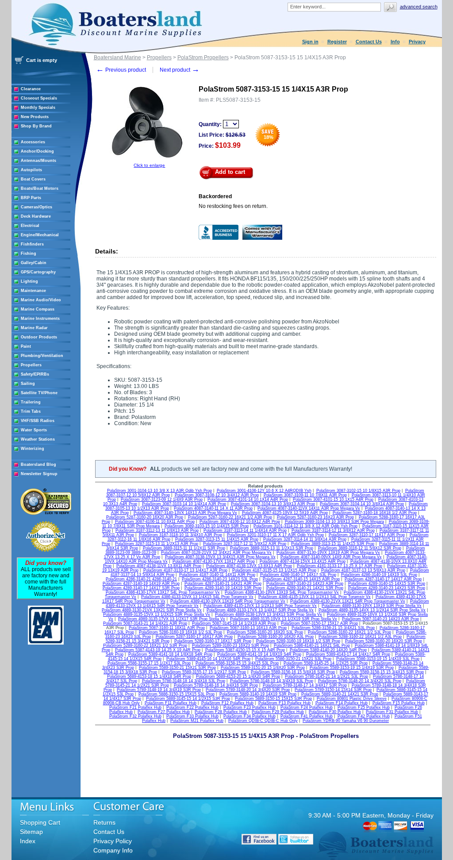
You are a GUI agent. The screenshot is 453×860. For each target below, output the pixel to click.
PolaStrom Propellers (203, 57)
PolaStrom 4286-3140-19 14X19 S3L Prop (379, 574)
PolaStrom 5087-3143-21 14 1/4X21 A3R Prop (145, 623)
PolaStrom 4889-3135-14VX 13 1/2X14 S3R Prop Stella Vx (372, 610)
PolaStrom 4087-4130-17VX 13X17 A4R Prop (214, 561)
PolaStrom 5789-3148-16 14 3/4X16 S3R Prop (216, 685)
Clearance (31, 89)
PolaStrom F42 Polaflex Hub (364, 716)
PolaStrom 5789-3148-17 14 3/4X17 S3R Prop (305, 685)
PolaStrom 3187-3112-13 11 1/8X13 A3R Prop (157, 530)
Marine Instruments (40, 318)
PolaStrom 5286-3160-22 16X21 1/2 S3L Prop (349, 632)
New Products (35, 117)
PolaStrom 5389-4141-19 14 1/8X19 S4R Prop (259, 654)
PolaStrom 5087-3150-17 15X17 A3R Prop (319, 623)
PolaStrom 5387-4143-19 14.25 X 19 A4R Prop (157, 650)
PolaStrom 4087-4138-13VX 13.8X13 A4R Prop (249, 566)
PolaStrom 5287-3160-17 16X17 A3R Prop (194, 636)
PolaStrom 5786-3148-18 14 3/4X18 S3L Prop (183, 681)
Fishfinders (32, 244)
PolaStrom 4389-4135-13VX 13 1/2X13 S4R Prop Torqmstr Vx (260, 605)
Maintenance (33, 290)
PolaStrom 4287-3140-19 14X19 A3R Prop (141, 583)
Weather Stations (38, 439)
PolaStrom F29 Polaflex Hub (278, 712)
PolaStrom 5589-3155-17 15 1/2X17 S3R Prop (204, 672)
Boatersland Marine (117, 57)
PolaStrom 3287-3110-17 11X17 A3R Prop (367, 535)
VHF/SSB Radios (37, 420)
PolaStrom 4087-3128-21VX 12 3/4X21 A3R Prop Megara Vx (216, 552)
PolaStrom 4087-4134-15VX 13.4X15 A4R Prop (303, 561)
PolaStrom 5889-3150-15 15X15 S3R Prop (273, 698)
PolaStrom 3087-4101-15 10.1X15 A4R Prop (333, 499)
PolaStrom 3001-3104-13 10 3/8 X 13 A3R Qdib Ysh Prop (159, 490)
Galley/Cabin (33, 263)
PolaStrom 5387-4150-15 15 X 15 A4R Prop (245, 650)
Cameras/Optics (36, 207)
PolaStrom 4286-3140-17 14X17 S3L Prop (298, 574)
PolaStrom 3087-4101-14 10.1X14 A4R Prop (247, 499)
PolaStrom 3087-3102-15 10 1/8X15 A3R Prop (358, 490)
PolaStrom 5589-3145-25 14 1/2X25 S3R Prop (326, 663)
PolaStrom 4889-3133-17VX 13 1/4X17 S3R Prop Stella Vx (260, 610)
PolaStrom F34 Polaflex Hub (249, 716)
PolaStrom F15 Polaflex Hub (398, 703)
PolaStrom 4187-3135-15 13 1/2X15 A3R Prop (274, 570)
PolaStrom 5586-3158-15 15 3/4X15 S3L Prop (237, 663)
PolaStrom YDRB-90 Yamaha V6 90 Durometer (346, 720)
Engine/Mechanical (40, 235)
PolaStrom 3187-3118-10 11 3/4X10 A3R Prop (180, 535)
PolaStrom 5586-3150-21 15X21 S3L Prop (293, 659)
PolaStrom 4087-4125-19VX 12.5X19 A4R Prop (285, 513)
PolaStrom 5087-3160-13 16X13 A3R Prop (248, 628)
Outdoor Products (39, 337)
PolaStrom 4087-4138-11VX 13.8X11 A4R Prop (158, 566)
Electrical (30, 225)
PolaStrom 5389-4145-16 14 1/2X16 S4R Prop (208, 659)
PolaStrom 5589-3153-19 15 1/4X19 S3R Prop (352, 667)
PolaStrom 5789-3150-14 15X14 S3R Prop (333, 689)
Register (337, 41)
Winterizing (32, 448)
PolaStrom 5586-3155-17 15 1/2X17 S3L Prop (149, 663)
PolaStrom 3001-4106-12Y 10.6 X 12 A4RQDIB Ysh (264, 490)
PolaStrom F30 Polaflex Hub (335, 712)
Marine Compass (37, 309)
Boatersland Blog (38, 464)
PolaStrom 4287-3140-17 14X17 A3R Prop (383, 579)
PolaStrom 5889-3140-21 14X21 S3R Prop (339, 694)
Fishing (28, 253)
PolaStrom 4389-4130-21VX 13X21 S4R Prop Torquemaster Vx (347, 601)
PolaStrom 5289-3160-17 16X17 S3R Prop (212, 641)
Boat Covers (33, 179)
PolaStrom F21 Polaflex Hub (135, 707)
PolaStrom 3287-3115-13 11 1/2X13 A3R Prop (156, 543)
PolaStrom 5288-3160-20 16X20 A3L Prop (276, 636)
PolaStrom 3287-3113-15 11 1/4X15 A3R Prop (216, 539)
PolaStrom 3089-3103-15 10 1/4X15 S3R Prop (207, 526)
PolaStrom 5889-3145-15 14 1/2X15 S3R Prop (188, 698)
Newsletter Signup (39, 474)
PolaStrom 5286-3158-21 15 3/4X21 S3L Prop (333, 628)
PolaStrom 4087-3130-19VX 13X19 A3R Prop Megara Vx (328, 552)
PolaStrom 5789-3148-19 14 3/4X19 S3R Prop (159, 689)
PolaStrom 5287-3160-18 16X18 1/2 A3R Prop (375, 513)
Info (395, 41)
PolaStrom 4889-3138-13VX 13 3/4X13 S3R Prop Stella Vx (268, 614)
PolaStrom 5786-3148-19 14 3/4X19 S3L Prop (271, 681)
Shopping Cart (40, 822)
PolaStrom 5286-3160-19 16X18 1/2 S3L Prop (180, 632)
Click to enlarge (149, 165)
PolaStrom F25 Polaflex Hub (364, 707)
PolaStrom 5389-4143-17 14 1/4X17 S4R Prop (348, 654)
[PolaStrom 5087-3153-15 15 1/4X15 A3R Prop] (149, 161)
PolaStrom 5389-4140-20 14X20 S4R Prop (328, 650)
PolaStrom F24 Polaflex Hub (306, 707)
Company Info (113, 850)
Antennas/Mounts (38, 160)
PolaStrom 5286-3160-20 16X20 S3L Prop (265, 632)
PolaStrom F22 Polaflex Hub (192, 707)
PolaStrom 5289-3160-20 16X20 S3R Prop (383, 641)
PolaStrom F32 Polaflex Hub (135, 716)
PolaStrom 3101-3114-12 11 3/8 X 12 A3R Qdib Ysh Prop (305, 526)
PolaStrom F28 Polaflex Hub (221, 712)
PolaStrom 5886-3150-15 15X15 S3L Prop (176, 694)
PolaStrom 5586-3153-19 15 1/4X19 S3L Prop (377, 659)
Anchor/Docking (37, 151)
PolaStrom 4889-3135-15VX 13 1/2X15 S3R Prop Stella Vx (156, 614)
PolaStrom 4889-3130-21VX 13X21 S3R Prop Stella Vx (152, 610)
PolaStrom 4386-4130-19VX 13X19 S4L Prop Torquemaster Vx (282, 592)
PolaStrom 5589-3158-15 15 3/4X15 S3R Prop (382, 672)
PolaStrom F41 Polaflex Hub (306, 716)
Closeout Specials (39, 98)
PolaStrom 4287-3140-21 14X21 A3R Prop (222, 583)
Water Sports (34, 430)
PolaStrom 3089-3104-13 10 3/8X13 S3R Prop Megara (334, 521)
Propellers (31, 365)
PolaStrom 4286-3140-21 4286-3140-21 (141, 579)
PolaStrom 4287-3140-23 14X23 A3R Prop (304, 583)
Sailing (28, 383)
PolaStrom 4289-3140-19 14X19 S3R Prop (222, 588)
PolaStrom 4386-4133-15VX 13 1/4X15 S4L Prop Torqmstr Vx (197, 597)
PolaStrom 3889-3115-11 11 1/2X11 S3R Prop (184, 548)
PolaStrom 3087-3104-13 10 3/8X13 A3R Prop (273, 504)
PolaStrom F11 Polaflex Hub (170, 703)
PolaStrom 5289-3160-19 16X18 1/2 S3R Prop (298, 641)
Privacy (417, 41)
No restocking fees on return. (233, 206)
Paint (26, 346)
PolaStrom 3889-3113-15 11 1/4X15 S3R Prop (332, 543)
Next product (180, 70)
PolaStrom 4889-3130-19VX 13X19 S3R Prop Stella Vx (372, 605)
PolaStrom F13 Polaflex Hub (284, 703)
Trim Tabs (31, 411)
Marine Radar (34, 328)
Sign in (310, 41)
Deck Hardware (36, 216)
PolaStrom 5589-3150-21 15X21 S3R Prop (177, 667)
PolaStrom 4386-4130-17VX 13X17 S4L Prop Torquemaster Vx (163, 592)
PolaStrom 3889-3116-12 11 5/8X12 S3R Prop (359, 548)
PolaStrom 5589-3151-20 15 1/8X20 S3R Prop (263, 667)
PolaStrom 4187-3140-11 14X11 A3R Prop (217, 574)
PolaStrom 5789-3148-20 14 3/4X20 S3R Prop (248, 689)
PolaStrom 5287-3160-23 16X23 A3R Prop (315, 517)
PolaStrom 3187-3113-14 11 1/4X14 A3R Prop (245, 530)
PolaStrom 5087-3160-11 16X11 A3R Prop (167, 628)
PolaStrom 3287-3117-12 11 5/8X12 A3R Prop (244, 543)
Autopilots (31, 170)
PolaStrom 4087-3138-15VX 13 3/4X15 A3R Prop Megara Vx (220, 557)
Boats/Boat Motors (39, 188)
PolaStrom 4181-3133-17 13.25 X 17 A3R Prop (339, 566)
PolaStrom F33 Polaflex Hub (192, 716)
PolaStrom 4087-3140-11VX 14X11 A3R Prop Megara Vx (308, 508)
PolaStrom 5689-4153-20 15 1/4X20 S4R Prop (238, 676)
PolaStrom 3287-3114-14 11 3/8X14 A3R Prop (304, 539)
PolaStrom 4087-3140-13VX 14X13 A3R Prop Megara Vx (185, 513)
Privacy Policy (112, 841)
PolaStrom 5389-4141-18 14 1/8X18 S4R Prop (170, 654)
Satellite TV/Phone (39, 393)
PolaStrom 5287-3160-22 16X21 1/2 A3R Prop (230, 517)
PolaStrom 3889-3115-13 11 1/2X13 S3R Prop (271, 548)
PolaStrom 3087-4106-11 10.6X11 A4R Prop (155, 521)
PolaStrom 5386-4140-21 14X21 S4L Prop (312, 645)
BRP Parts (31, 198)
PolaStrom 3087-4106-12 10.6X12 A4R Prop (240, 521)
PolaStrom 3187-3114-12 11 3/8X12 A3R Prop (333, 530)
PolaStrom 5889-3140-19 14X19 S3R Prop (257, 694)
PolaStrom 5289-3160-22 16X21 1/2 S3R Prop (145, 645)
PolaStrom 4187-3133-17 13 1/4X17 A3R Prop (185, 570)
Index (27, 841)
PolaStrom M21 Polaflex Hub (196, 720)
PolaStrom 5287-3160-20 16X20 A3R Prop (144, 517)
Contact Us (369, 41)
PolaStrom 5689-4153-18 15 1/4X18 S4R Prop (149, 676)
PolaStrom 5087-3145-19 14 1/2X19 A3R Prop (234, 623)
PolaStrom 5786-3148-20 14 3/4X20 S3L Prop (359, 681)
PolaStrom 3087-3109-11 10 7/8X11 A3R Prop (305, 495)
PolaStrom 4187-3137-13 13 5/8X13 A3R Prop (363, 570)
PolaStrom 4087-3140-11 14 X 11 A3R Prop (213, 508)
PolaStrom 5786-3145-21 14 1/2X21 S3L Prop (326, 676)
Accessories (33, 142)
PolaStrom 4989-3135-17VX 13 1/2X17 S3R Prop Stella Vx (171, 619)
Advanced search (419, 6)
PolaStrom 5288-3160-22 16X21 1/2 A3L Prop (360, 636)
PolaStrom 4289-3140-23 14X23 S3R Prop (386, 588)
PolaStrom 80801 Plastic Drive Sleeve (352, 698)
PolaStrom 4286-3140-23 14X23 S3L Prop (220, 579)
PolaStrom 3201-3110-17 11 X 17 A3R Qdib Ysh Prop (275, 535)
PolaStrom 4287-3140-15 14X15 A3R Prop (301, 579)
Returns (104, 822)
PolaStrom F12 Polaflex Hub (227, 703)
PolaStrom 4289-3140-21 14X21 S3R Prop (304, 588)
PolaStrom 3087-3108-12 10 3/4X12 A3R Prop (217, 495)
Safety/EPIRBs (35, 374)
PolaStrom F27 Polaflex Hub (164, 712)
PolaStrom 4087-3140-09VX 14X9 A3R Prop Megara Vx (331, 557)
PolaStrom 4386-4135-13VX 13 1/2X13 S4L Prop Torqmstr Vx (314, 597)
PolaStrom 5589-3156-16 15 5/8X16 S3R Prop (293, 672)
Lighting (29, 281)
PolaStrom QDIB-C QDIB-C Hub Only (263, 720)
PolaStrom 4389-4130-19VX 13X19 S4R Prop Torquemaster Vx (227, 601)
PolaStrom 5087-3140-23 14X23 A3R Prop (380, 619)
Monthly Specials (38, 107)
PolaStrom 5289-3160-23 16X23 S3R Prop (230, 645)
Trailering (31, 402)
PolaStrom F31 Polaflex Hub (392, 712)
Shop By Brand (36, 126)
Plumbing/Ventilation (42, 355)
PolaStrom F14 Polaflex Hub (341, 703)
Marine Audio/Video (41, 300)
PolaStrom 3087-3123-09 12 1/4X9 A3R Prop (162, 499)
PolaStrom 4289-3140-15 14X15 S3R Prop (386, 583)
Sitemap (31, 831)
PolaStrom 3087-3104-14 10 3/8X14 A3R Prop (362, 504)
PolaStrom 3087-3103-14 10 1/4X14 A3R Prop (184, 504)
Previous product (121, 70)
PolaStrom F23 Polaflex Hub (249, 707)
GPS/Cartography (38, 272)
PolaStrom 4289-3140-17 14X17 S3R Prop (141, 588)
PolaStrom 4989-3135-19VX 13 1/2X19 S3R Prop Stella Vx (283, 619)
